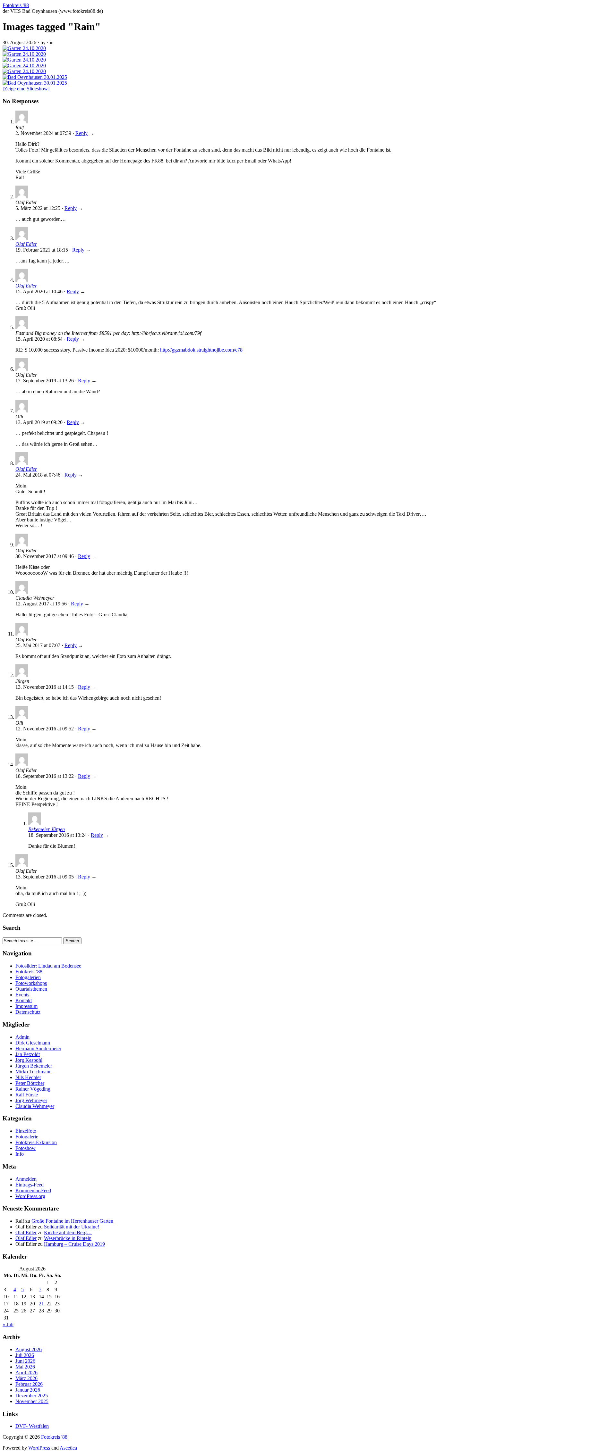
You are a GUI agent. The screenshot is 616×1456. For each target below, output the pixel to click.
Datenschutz (27, 1012)
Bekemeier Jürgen (46, 829)
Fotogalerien (28, 977)
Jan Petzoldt (27, 1054)
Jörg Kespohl (28, 1060)
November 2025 (31, 1401)
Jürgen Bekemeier (33, 1066)
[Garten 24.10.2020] (24, 48)
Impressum (26, 1006)
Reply (81, 133)
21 (41, 1303)
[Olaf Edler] (21, 238)
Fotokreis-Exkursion (36, 1142)
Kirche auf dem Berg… (68, 1232)
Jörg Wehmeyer (31, 1100)
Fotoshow (25, 1148)
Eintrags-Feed (29, 1184)
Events (22, 994)
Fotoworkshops (31, 983)
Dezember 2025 (31, 1395)
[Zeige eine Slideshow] (26, 88)
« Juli (8, 1324)
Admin (22, 1037)
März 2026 (26, 1378)
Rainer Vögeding (32, 1089)
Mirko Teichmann (33, 1071)
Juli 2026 (24, 1355)
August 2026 (28, 1349)
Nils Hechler (28, 1077)
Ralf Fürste (26, 1094)
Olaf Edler (26, 244)
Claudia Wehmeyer (34, 1106)
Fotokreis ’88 (28, 971)
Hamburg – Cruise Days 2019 (74, 1244)
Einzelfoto (25, 1131)
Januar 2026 (27, 1390)
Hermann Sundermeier (38, 1048)
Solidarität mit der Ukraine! (71, 1226)
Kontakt (23, 1000)
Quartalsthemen (31, 989)
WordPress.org (30, 1196)
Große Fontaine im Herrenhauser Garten (72, 1221)
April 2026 (26, 1372)
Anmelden (26, 1179)
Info (19, 1154)
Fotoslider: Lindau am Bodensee (48, 966)
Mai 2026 (25, 1366)
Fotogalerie (26, 1136)
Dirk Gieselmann (32, 1042)
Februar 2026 (29, 1384)
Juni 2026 (25, 1361)
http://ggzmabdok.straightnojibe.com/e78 (201, 350)
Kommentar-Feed (33, 1190)
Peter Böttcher (29, 1083)
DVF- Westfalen (32, 1426)
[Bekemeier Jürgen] (34, 823)
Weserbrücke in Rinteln (67, 1238)
